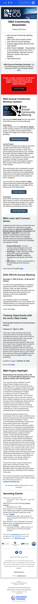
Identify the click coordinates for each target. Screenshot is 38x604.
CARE (25, 353)
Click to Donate (19, 89)
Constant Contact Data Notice (23, 589)
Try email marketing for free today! (19, 601)
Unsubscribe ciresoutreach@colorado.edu (19, 587)
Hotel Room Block (19, 211)
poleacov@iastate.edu (11, 481)
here (18, 70)
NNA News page (20, 538)
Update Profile (11, 589)
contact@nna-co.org (21, 575)
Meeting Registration (19, 139)
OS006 (12, 514)
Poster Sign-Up (19, 192)
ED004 (15, 525)
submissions (15, 534)
